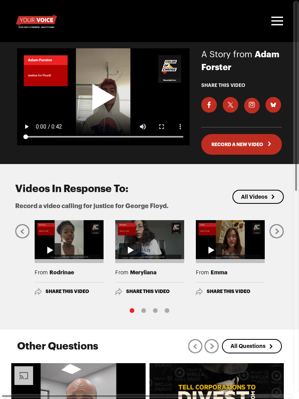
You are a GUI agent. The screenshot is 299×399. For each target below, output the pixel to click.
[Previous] (22, 231)
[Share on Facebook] (209, 105)
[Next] (276, 231)
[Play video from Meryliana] (149, 239)
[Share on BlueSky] (273, 105)
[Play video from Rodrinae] (69, 239)
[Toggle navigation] (276, 21)
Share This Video (67, 291)
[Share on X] (230, 105)
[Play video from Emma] (230, 239)
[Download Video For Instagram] (252, 105)
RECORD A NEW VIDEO (237, 144)
